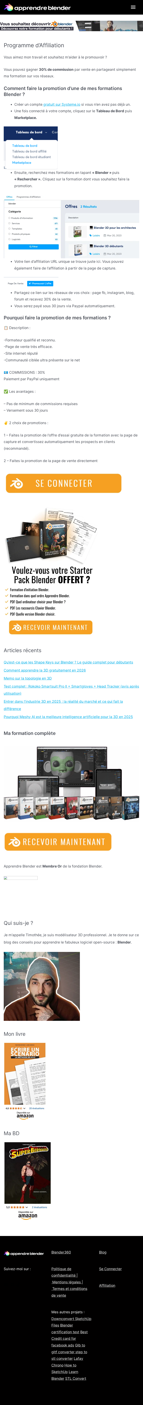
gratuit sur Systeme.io (61, 104)
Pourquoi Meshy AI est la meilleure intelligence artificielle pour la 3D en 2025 (68, 717)
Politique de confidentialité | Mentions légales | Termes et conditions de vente (69, 1282)
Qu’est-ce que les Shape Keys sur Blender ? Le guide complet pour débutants (68, 662)
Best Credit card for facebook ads (69, 1338)
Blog (103, 1252)
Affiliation (107, 1285)
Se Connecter (110, 1269)
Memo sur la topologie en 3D (28, 678)
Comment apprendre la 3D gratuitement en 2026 (45, 670)
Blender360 (61, 1252)
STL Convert (75, 1378)
